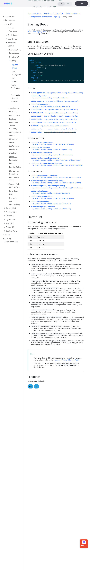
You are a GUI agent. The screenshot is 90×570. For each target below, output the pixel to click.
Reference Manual (73, 13)
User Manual (48, 13)
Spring (57, 17)
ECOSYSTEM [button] (50, 7)
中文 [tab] (68, 4)
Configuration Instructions (41, 17)
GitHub (82, 3)
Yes (30, 386)
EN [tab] (61, 4)
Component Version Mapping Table (66, 360)
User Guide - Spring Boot (37, 32)
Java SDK (59, 13)
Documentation (34, 13)
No (36, 386)
